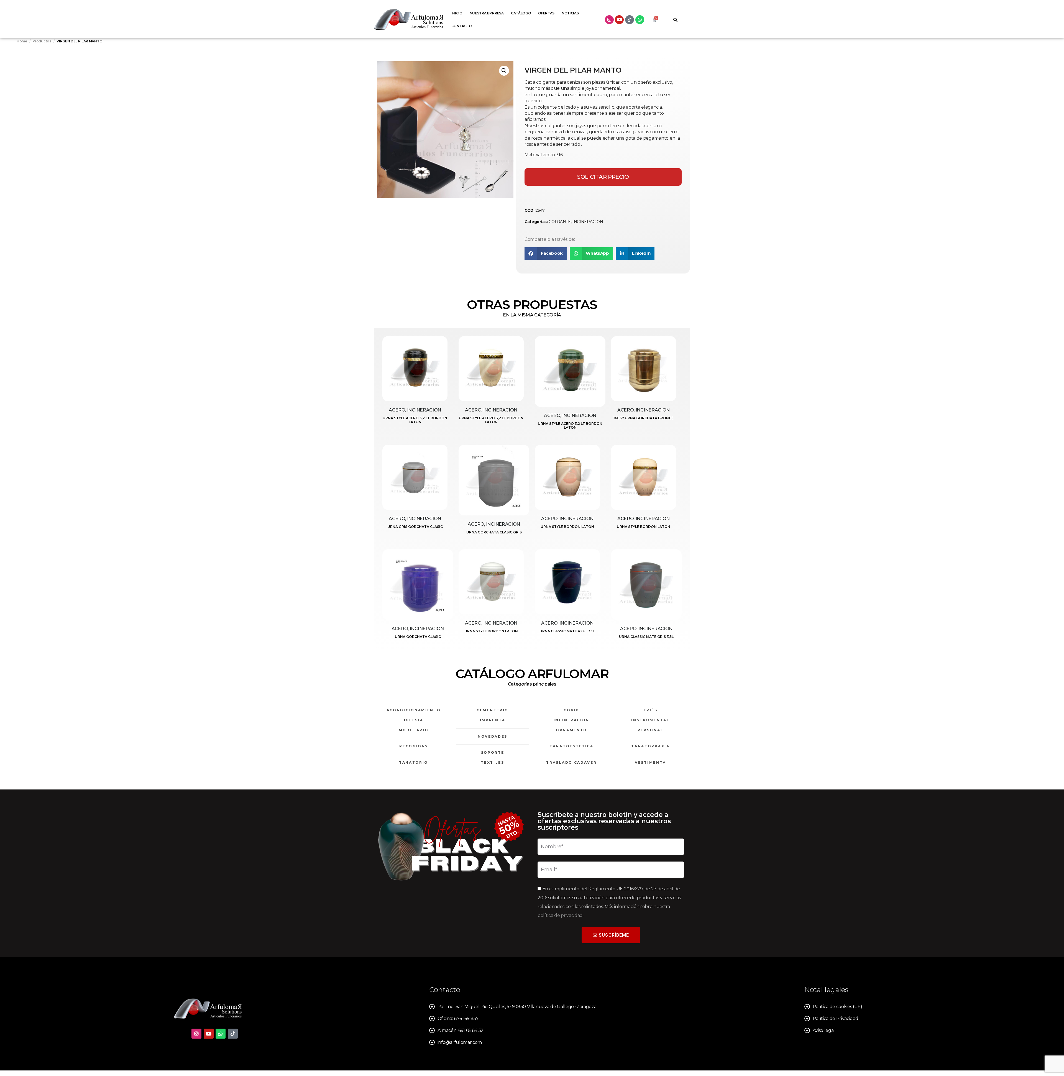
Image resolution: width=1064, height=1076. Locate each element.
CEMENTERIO (492, 710)
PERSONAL (651, 730)
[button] (504, 71)
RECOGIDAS (413, 746)
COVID (571, 710)
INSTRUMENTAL (650, 720)
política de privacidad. (561, 915)
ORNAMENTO (571, 730)
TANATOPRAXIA (650, 746)
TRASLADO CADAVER (571, 762)
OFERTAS (546, 13)
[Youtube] (619, 19)
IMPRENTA (492, 720)
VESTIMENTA (650, 762)
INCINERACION (587, 221)
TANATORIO (413, 762)
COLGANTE (560, 221)
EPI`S (651, 710)
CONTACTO (461, 26)
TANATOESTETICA (571, 746)
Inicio (456, 13)
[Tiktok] (629, 19)
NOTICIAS (570, 13)
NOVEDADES (492, 736)
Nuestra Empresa (487, 13)
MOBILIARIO (414, 730)
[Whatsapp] (639, 19)
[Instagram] (609, 19)
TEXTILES (492, 762)
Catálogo (521, 13)
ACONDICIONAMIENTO (414, 710)
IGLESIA (413, 720)
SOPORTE (492, 752)
